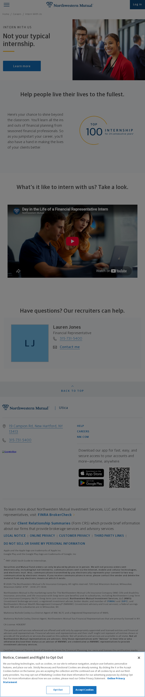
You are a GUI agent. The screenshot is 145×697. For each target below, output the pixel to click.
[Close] (139, 658)
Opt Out (58, 690)
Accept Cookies (85, 690)
